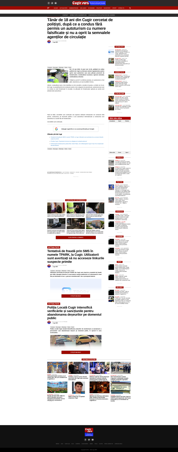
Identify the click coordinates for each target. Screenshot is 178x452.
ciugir (77, 172)
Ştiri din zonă (89, 12)
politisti (67, 173)
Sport (114, 8)
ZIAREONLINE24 (118, 443)
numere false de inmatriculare (56, 173)
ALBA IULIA (67, 443)
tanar (72, 173)
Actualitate (63, 8)
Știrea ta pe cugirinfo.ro (78, 15)
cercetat (72, 172)
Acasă (56, 8)
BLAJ (73, 443)
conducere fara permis (86, 172)
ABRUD (57, 443)
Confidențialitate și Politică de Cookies (102, 15)
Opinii (119, 121)
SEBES (91, 443)
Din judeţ (83, 8)
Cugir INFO (55, 42)
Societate (107, 8)
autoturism (66, 172)
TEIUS (95, 443)
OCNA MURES (85, 443)
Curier (119, 152)
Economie (91, 8)
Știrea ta (121, 8)
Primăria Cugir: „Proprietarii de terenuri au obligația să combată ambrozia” (69, 141)
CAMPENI (78, 443)
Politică (99, 8)
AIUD (62, 443)
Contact (65, 15)
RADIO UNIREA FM (108, 443)
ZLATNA (101, 443)
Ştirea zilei (112, 152)
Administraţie (73, 8)
